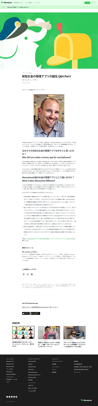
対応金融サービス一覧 (11, 379)
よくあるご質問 (32, 391)
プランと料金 (9, 369)
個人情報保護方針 (78, 364)
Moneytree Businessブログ (34, 375)
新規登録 (87, 2)
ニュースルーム (55, 366)
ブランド (54, 369)
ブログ (3, 7)
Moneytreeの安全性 (10, 374)
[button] (19, 2)
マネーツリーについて (57, 361)
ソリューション (32, 382)
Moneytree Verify (32, 377)
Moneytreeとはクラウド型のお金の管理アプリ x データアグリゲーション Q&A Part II (50, 239)
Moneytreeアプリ (10, 361)
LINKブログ (31, 385)
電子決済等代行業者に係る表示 (81, 369)
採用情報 (54, 372)
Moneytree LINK (32, 361)
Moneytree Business (32, 372)
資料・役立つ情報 (32, 388)
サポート (94, 2)
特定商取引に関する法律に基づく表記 (83, 366)
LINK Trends (31, 369)
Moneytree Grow (10, 364)
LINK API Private (32, 366)
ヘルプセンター (10, 377)
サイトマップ (77, 372)
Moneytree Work (10, 366)
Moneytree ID (9, 371)
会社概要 (54, 364)
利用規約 (76, 361)
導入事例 (30, 380)
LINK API (30, 364)
